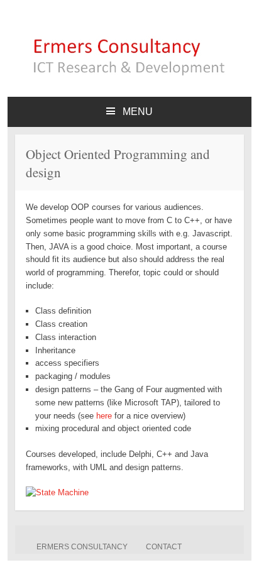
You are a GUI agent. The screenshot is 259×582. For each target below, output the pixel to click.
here (105, 415)
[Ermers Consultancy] (129, 74)
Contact (164, 546)
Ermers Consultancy (82, 546)
